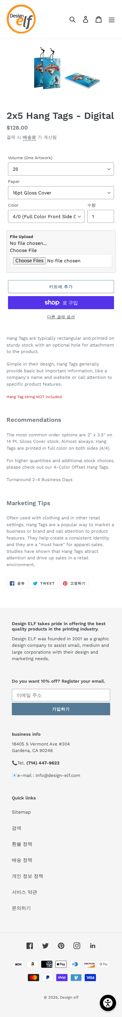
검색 (16, 828)
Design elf (69, 997)
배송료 (29, 137)
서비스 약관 (24, 892)
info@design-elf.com (58, 775)
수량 (91, 205)
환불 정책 (22, 844)
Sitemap (21, 812)
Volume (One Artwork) (30, 157)
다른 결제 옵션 (61, 316)
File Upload (21, 236)
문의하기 (21, 908)
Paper (14, 181)
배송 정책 (22, 860)
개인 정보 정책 (27, 876)
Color (13, 205)
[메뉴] (111, 19)
